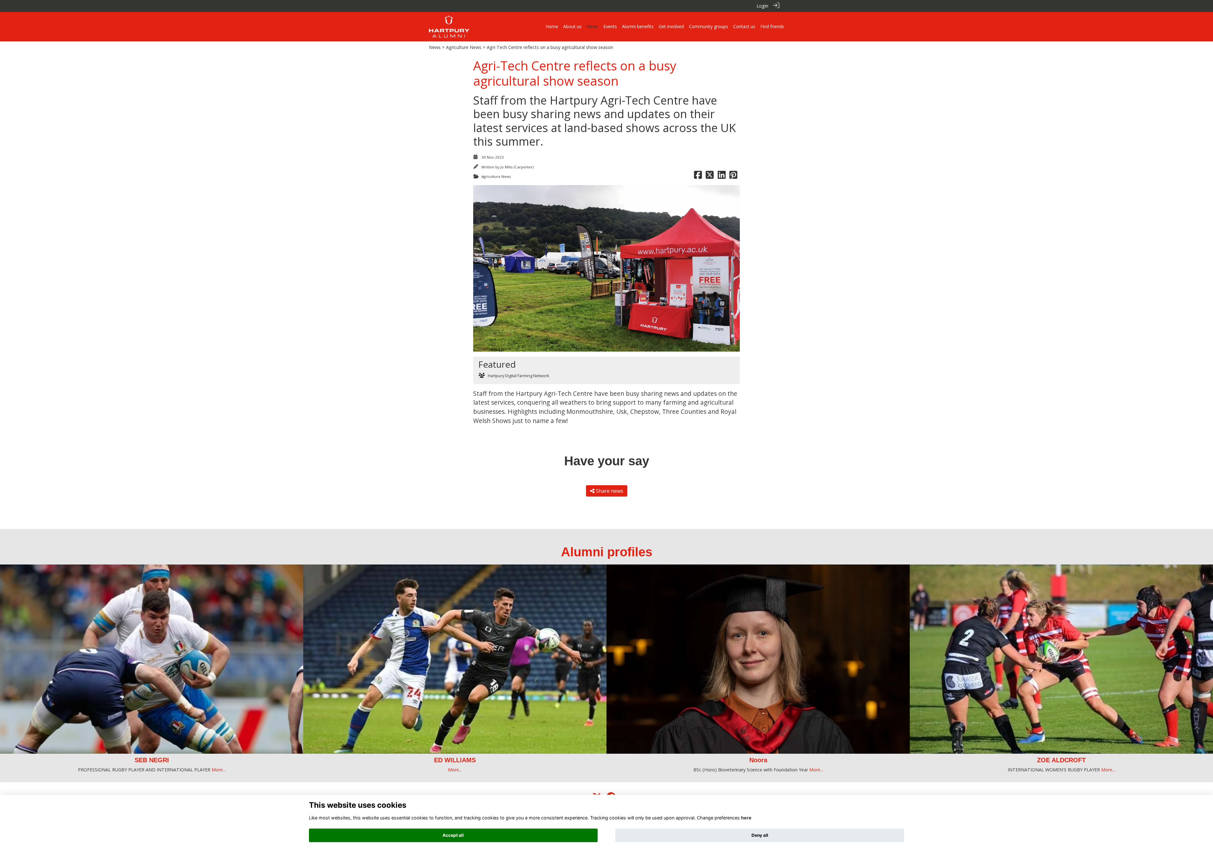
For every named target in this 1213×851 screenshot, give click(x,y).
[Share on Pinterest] (733, 176)
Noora (455, 760)
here (746, 817)
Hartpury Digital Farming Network (518, 375)
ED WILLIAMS (151, 760)
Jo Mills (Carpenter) (517, 167)
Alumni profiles (606, 552)
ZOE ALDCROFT (758, 760)
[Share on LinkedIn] (722, 176)
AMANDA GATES (1061, 760)
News (435, 47)
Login (762, 6)
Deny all (759, 835)
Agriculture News (463, 47)
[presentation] (9, 626)
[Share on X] (710, 176)
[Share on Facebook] (698, 176)
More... (152, 770)
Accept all (453, 835)
